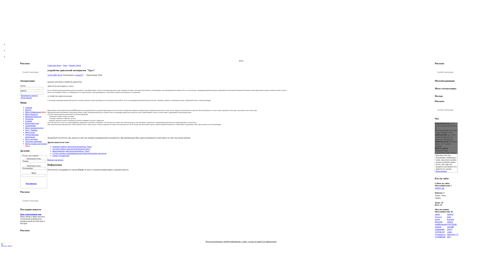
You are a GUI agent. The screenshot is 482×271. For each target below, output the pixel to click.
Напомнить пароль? (29, 95)
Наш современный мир (30, 214)
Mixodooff (444, 142)
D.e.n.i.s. (438, 217)
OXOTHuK (452, 224)
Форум (28, 110)
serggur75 (79, 75)
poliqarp (438, 227)
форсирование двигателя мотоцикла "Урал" (71, 151)
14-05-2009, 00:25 (54, 75)
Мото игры (30, 132)
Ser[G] (450, 229)
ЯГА (449, 237)
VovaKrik (444, 148)
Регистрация (26, 98)
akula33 (450, 214)
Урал (65, 65)
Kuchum (450, 219)
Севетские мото (54, 65)
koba (449, 217)
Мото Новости (31, 114)
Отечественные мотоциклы (32, 136)
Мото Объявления (33, 112)
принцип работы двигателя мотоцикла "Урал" (72, 147)
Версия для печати (55, 160)
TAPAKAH (440, 232)
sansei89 (443, 135)
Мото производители (34, 128)
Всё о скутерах (31, 139)
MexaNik (438, 222)
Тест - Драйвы (31, 130)
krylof (437, 219)
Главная (28, 108)
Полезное (29, 119)
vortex (449, 232)
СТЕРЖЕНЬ (440, 237)
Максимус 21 (452, 234)
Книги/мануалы (32, 123)
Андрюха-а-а (440, 234)
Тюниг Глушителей (60, 156)
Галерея (28, 121)
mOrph (450, 222)
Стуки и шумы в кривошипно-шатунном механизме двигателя (79, 153)
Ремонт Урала (75, 65)
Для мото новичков (33, 141)
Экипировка (30, 126)
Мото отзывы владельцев (36, 144)
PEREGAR (444, 123)
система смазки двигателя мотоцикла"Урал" (71, 149)
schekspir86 (439, 229)
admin (437, 214)
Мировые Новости (33, 117)
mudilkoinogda (441, 224)
